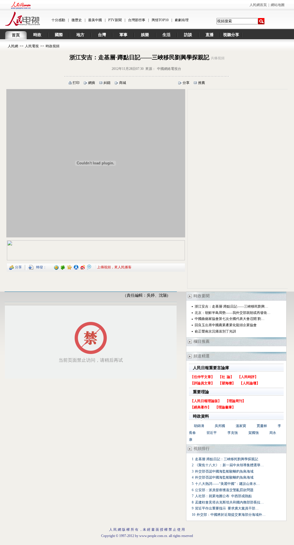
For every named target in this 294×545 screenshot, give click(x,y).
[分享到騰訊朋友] (63, 267)
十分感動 (58, 20)
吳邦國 (220, 426)
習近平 (211, 433)
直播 (210, 35)
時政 (37, 35)
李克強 (232, 433)
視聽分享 (231, 35)
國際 (59, 35)
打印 (76, 83)
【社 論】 (226, 377)
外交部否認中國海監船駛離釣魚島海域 (224, 471)
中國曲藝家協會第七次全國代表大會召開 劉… (229, 319)
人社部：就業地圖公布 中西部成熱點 (223, 496)
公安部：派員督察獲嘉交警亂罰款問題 (224, 490)
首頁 (16, 35)
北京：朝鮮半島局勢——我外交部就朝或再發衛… (232, 313)
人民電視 (32, 46)
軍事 (123, 35)
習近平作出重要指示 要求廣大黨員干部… (227, 508)
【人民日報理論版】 (205, 401)
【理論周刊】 (235, 401)
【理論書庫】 (225, 407)
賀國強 (253, 433)
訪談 (188, 35)
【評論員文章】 (202, 383)
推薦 (201, 83)
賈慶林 (262, 426)
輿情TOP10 (160, 20)
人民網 (13, 46)
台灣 (102, 35)
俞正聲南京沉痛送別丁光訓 (215, 331)
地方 (80, 35)
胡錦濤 (199, 426)
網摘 (91, 83)
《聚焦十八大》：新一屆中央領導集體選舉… (229, 465)
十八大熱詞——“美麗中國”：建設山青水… (227, 484)
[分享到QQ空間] (56, 267)
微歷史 (76, 20)
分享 (186, 83)
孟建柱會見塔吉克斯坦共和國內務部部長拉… (229, 502)
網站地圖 (278, 5)
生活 (167, 35)
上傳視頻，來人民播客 (114, 267)
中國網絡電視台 (169, 69)
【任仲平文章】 (202, 377)
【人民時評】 (247, 377)
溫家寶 (241, 426)
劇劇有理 (182, 20)
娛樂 (145, 35)
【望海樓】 (226, 383)
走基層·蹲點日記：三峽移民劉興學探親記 (226, 459)
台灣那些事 (136, 20)
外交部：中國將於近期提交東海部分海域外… (231, 515)
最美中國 (95, 20)
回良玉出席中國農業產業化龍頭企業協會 (226, 325)
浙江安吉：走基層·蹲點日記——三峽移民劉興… (231, 306)
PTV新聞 (115, 20)
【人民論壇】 (249, 383)
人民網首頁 (258, 5)
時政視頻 (52, 46)
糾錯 (107, 83)
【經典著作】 (200, 407)
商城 (122, 83)
